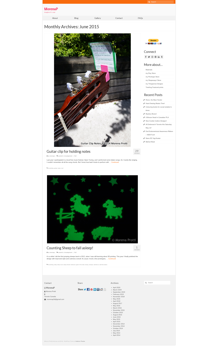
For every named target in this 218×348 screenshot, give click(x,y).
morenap (52, 156)
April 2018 (116, 301)
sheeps (91, 264)
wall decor (96, 264)
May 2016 (116, 306)
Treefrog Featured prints (154, 87)
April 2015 (116, 321)
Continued (115, 162)
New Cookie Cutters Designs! (156, 121)
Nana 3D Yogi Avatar (153, 138)
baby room (60, 264)
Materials (149, 70)
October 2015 (118, 312)
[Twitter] (149, 57)
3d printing (50, 168)
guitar (55, 168)
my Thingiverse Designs (154, 84)
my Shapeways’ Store (153, 80)
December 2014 (119, 324)
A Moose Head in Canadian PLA (157, 117)
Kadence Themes (80, 341)
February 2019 (118, 294)
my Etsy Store (151, 73)
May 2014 (116, 333)
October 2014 (118, 328)
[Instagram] (152, 57)
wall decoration (103, 264)
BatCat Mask (150, 142)
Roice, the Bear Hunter (154, 100)
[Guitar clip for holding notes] (92, 90)
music (59, 168)
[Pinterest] (155, 57)
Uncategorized (68, 156)
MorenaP (51, 9)
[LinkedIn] (158, 57)
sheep (86, 264)
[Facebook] (145, 57)
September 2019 (119, 292)
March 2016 (117, 308)
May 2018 (116, 299)
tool (62, 168)
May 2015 (116, 319)
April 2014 (116, 335)
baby (55, 264)
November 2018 (119, 296)
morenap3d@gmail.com (55, 299)
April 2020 (116, 287)
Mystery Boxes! (151, 114)
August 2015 (117, 315)
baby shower (67, 264)
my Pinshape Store (152, 77)
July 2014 (116, 331)
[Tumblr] (161, 57)
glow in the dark (80, 264)
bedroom (73, 264)
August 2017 (117, 303)
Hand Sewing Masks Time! (155, 103)
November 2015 (119, 310)
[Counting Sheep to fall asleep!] (92, 209)
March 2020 (117, 290)
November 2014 (119, 326)
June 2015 (117, 317)
